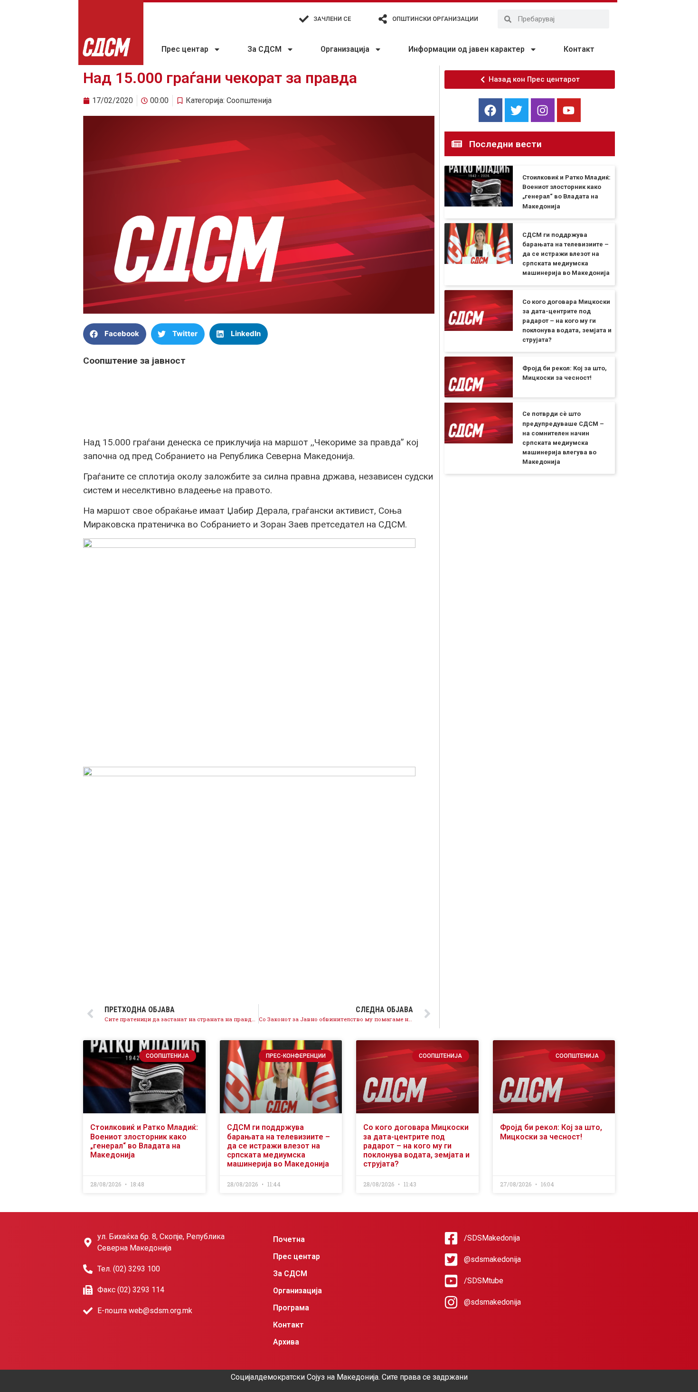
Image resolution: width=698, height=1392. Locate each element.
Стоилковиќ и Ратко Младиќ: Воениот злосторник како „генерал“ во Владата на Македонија (144, 1141)
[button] (114, 334)
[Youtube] (569, 110)
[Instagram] (543, 110)
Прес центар (184, 49)
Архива (286, 1341)
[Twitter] (516, 110)
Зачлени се (332, 18)
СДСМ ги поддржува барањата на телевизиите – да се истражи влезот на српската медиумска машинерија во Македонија (566, 254)
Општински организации (435, 18)
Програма (291, 1307)
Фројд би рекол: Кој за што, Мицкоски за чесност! (551, 1132)
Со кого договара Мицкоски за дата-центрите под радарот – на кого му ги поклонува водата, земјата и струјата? (567, 321)
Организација (345, 49)
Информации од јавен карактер (466, 49)
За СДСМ (264, 49)
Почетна (289, 1239)
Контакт (579, 49)
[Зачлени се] (304, 19)
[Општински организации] (382, 19)
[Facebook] (490, 110)
